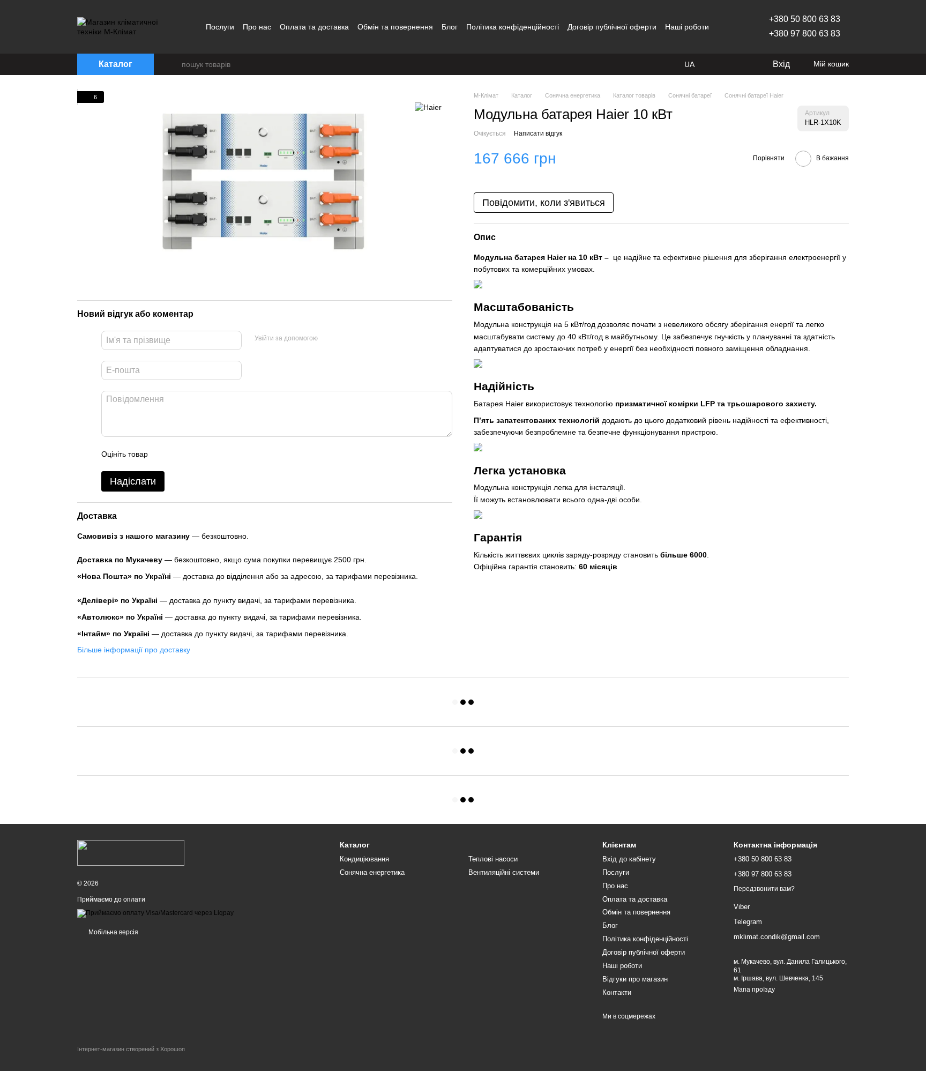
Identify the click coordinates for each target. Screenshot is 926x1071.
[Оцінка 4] (217, 454)
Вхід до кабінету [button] (629, 859)
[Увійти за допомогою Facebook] (329, 338)
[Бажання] (741, 64)
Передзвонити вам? (764, 888)
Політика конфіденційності (512, 27)
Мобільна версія (112, 932)
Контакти (616, 992)
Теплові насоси (493, 859)
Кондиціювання (364, 859)
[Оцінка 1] (165, 454)
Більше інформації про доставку (133, 649)
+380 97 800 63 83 (804, 33)
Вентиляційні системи (503, 872)
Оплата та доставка (314, 27)
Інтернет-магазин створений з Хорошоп (131, 1049)
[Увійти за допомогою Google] (346, 338)
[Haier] (428, 107)
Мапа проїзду (754, 989)
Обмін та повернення (395, 27)
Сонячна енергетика (372, 872)
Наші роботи (687, 27)
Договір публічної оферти (611, 27)
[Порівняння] (720, 64)
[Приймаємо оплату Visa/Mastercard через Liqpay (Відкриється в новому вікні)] (155, 913)
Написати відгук (538, 133)
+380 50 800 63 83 (804, 19)
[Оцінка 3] (199, 454)
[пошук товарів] (173, 64)
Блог (450, 27)
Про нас (257, 27)
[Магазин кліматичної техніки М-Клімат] (130, 852)
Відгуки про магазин (635, 979)
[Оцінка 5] (234, 454)
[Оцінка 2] (182, 454)
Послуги (220, 27)
